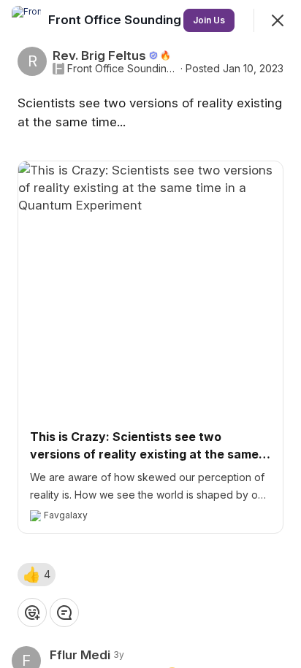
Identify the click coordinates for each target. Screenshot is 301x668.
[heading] (136, 19)
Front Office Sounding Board (122, 68)
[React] (32, 612)
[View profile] (26, 20)
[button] (37, 574)
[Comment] (64, 612)
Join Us (209, 20)
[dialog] (150, 334)
